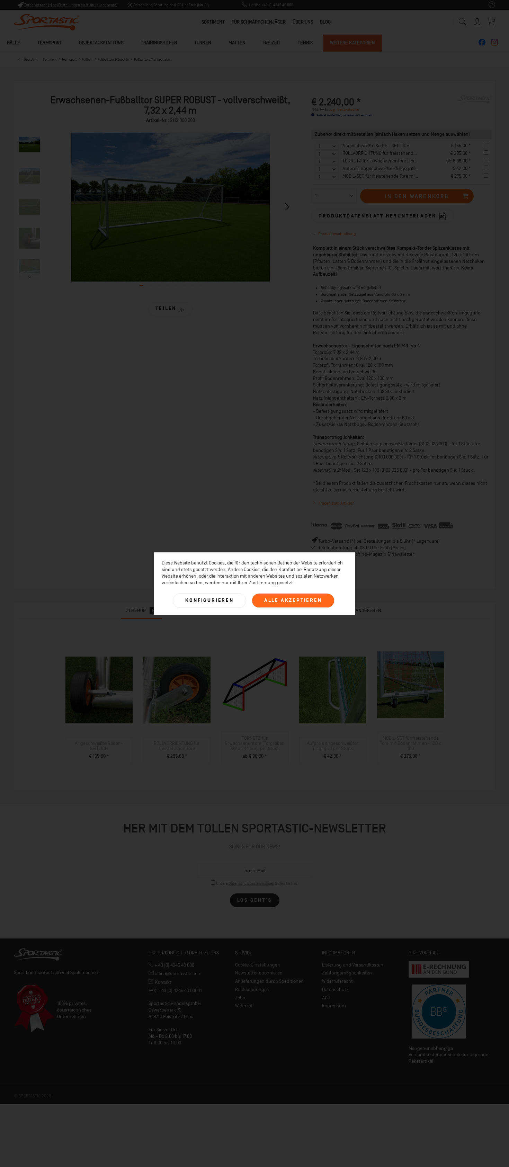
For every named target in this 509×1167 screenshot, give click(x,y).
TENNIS (305, 42)
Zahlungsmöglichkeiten (347, 973)
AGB (326, 997)
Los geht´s (254, 900)
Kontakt (162, 982)
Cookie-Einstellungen (257, 965)
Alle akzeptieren (293, 600)
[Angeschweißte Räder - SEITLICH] (98, 690)
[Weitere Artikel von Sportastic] (474, 107)
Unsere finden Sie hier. (257, 883)
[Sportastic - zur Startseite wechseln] (47, 22)
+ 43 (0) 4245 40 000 (173, 965)
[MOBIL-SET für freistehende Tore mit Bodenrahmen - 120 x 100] (410, 685)
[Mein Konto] (478, 20)
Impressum (334, 1005)
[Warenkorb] (492, 21)
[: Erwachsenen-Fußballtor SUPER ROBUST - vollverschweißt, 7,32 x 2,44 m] (29, 145)
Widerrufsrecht (337, 981)
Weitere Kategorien (352, 42)
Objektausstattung (101, 42)
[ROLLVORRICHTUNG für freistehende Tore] (176, 690)
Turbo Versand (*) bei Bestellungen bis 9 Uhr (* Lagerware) (70, 5)
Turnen (202, 42)
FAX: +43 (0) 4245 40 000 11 (175, 990)
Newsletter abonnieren (259, 973)
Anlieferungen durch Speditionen (269, 981)
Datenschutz (335, 989)
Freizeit (271, 42)
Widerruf (243, 1005)
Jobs (240, 997)
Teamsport (49, 42)
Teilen (165, 308)
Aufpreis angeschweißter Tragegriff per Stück (389, 168)
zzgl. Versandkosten (344, 109)
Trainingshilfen (159, 42)
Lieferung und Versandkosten (352, 965)
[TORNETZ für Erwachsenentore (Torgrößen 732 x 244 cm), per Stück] (254, 685)
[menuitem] (488, 5)
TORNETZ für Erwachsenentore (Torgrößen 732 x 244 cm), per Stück (411, 160)
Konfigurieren (209, 600)
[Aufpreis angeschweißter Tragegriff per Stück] (332, 690)
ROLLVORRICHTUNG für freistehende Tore (384, 153)
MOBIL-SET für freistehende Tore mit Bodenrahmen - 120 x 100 (405, 176)
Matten (237, 42)
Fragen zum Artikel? (336, 503)
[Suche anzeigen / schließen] (462, 20)
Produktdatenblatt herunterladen (378, 216)
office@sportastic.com (178, 973)
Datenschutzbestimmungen (251, 883)
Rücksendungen (252, 989)
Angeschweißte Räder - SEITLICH (376, 145)
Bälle (13, 42)
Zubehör (140, 610)
